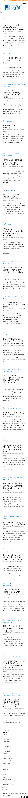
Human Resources (13, 62)
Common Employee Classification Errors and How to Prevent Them (12, 448)
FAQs (3, 788)
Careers (4, 777)
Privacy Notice (6, 789)
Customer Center (7, 779)
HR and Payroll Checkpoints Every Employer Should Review (11, 93)
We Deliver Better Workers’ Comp (11, 195)
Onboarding (19, 166)
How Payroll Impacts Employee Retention (13, 59)
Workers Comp (11, 200)
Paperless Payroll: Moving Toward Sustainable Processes (13, 27)
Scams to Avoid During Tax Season (13, 413)
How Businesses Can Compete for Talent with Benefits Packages (14, 269)
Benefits (10, 274)
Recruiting (19, 308)
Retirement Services (7, 758)
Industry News (19, 98)
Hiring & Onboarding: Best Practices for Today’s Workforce (12, 162)
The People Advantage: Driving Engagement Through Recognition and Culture (14, 487)
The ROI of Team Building (11, 126)
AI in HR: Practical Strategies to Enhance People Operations (13, 628)
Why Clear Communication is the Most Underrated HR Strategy (13, 232)
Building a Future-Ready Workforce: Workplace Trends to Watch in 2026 (12, 703)
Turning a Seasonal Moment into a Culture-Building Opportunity (14, 557)
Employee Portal (7, 782)
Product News (12, 31)
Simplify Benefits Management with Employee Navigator (12, 591)
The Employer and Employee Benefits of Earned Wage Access (13, 341)
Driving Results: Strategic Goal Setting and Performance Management (13, 378)
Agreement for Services (8, 784)
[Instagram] (25, 3)
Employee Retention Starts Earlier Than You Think (14, 304)
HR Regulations (12, 98)
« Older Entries (6, 730)
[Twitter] (24, 3)
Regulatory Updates (7, 756)
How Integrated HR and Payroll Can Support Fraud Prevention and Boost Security (14, 664)
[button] (1, 12)
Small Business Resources (8, 63)
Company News (6, 737)
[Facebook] (22, 3)
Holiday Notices (6, 739)
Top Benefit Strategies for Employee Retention (14, 523)
